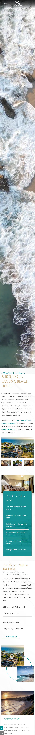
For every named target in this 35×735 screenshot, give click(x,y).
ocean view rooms (17, 535)
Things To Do (11, 637)
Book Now (6, 4)
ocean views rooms (8, 429)
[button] (31, 4)
